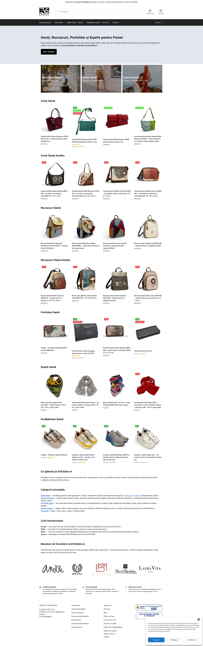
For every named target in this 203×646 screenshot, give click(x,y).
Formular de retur (110, 620)
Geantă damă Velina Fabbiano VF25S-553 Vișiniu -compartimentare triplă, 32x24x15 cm (55, 139)
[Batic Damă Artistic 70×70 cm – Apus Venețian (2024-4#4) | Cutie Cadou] (117, 386)
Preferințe (191, 640)
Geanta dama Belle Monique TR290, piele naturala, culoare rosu (116, 141)
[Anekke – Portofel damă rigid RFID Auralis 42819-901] (55, 331)
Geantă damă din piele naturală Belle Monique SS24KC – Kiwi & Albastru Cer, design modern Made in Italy (147, 139)
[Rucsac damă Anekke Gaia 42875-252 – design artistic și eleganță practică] (148, 227)
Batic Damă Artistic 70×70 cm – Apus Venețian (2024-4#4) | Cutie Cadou (116, 404)
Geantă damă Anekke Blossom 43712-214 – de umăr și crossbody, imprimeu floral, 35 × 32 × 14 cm (86, 193)
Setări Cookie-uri (109, 634)
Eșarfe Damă (131, 77)
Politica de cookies (110, 631)
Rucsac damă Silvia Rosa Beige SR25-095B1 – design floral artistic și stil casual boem (85, 245)
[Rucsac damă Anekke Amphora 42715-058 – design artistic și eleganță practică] (117, 279)
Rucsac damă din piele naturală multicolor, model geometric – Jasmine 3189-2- (114, 245)
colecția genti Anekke (131, 496)
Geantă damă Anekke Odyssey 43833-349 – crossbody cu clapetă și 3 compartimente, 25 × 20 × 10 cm (148, 193)
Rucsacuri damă (47, 498)
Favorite (161, 13)
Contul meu (150, 13)
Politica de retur (109, 616)
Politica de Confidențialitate (113, 627)
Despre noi (107, 605)
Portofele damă (47, 503)
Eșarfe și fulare (47, 508)
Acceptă (156, 640)
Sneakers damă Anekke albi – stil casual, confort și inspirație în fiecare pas (148, 457)
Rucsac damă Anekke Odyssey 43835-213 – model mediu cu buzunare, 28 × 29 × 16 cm (52, 298)
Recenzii (107, 609)
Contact (106, 637)
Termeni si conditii (110, 623)
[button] (199, 619)
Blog (105, 613)
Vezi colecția (48, 52)
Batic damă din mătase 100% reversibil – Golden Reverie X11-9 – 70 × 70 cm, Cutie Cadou (54, 405)
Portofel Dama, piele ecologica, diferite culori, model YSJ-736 (83, 352)
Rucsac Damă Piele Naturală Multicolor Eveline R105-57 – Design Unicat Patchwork (54, 245)
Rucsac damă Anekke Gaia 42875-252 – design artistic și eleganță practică (148, 244)
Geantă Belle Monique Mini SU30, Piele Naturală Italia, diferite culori (84, 141)
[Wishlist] (65, 108)
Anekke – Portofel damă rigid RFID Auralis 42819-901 (53, 349)
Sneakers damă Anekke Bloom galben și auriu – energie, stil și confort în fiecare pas (83, 457)
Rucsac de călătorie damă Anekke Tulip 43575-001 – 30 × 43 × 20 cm (84, 297)
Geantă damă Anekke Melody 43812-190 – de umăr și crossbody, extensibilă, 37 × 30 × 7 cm (54, 193)
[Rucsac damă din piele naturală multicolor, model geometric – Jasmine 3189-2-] (117, 227)
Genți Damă (90, 77)
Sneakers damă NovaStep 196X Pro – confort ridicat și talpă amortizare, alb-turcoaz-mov (117, 457)
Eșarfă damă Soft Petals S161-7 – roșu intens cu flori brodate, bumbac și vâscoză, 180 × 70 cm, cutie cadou (147, 405)
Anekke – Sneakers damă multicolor (54, 455)
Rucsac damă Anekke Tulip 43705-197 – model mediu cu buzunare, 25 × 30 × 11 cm (148, 298)
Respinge (174, 640)
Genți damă (45, 496)
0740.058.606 (52, 605)
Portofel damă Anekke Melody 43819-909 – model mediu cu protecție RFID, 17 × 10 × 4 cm (117, 350)
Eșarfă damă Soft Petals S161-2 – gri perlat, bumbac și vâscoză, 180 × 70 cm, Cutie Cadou (85, 405)
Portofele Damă (50, 312)
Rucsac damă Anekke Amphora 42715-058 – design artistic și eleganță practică (114, 298)
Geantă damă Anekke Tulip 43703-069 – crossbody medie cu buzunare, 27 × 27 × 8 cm (117, 193)
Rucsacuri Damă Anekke (55, 260)
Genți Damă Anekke (53, 155)
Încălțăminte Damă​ (52, 419)
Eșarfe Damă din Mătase (80, 623)
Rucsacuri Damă (52, 77)
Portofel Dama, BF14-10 (143, 351)
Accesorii (44, 511)
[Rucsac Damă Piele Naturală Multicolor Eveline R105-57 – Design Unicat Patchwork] (55, 227)
